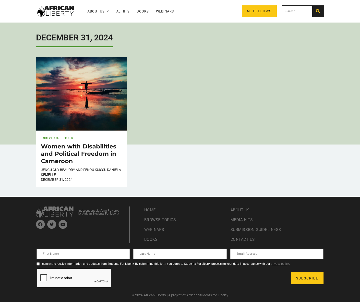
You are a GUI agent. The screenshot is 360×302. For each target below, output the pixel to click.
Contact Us (242, 239)
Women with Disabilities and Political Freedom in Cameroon (78, 154)
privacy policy (280, 264)
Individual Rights (57, 137)
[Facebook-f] (40, 224)
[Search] (318, 11)
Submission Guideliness (255, 229)
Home (150, 210)
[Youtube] (63, 224)
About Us (240, 210)
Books (143, 11)
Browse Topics (160, 219)
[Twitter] (51, 224)
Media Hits (241, 219)
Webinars (165, 11)
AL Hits (123, 11)
